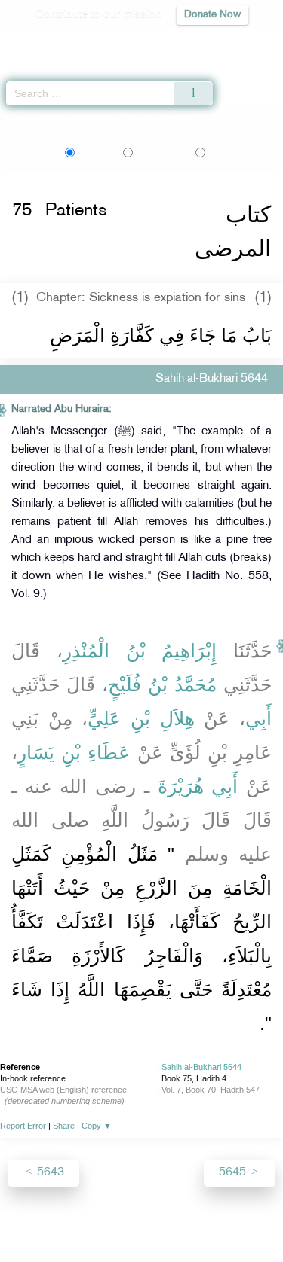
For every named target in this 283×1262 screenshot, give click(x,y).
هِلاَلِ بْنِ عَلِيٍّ (141, 718)
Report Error (23, 1125)
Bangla (236, 152)
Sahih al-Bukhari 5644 (201, 1066)
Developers (158, 1218)
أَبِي (258, 718)
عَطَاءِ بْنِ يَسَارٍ (73, 752)
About (17, 1218)
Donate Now (212, 15)
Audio (239, 41)
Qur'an (60, 41)
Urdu (160, 152)
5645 (234, 1172)
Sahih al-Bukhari (75, 118)
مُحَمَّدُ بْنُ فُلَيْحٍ (162, 684)
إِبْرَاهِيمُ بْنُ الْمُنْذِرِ (140, 650)
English (95, 152)
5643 (49, 1172)
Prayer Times (178, 41)
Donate (263, 1218)
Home (17, 118)
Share (64, 1125)
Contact (216, 1218)
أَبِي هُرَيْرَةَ (198, 786)
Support (100, 1218)
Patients (138, 118)
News (55, 1218)
